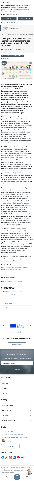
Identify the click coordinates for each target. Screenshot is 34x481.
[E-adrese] (5, 440)
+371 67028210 (8, 432)
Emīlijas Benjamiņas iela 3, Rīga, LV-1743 (16, 437)
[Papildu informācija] (10, 441)
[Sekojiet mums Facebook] (2, 457)
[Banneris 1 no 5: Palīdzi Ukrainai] (17, 325)
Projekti (4, 388)
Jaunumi (22, 291)
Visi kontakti (10, 446)
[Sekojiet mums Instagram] (10, 457)
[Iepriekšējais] (3, 326)
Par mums (5, 393)
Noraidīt (9, 18)
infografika (14, 291)
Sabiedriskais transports (17, 295)
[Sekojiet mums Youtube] (18, 457)
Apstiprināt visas (25, 18)
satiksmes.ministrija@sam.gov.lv (13, 434)
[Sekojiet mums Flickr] (22, 457)
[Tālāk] (30, 326)
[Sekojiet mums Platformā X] (6, 457)
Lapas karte (5, 415)
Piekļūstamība (6, 410)
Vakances (5, 383)
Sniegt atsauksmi (17, 344)
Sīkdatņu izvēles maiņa (9, 420)
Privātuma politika (7, 405)
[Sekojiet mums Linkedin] (14, 457)
